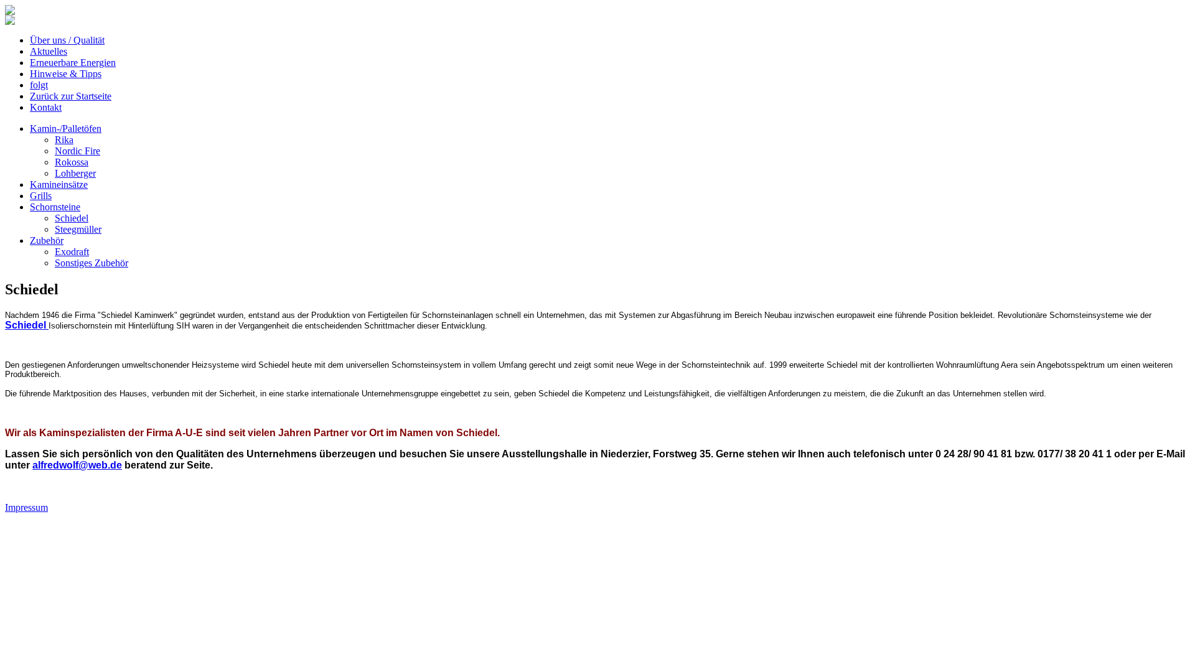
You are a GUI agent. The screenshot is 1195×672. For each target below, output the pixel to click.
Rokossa (71, 162)
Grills (41, 195)
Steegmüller (78, 229)
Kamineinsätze (59, 184)
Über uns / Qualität (67, 40)
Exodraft (72, 251)
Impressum (26, 507)
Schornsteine (55, 207)
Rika (64, 139)
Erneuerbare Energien (73, 62)
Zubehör (46, 240)
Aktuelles (48, 51)
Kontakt (46, 107)
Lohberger (75, 173)
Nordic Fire (77, 151)
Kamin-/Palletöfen (65, 128)
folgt (39, 85)
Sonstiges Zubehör (91, 263)
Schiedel (71, 218)
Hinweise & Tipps (65, 73)
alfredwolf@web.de (77, 465)
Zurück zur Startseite (70, 96)
